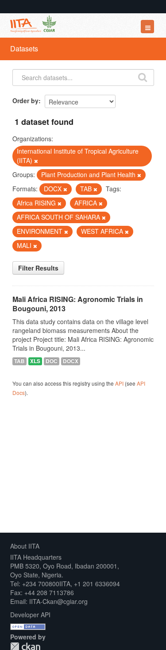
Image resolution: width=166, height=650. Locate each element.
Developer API (30, 614)
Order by (25, 100)
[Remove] (36, 160)
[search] (142, 76)
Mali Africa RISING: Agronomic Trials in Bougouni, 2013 (77, 303)
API (119, 383)
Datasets (24, 48)
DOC (52, 361)
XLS (35, 361)
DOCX (70, 361)
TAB (19, 361)
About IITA (24, 546)
